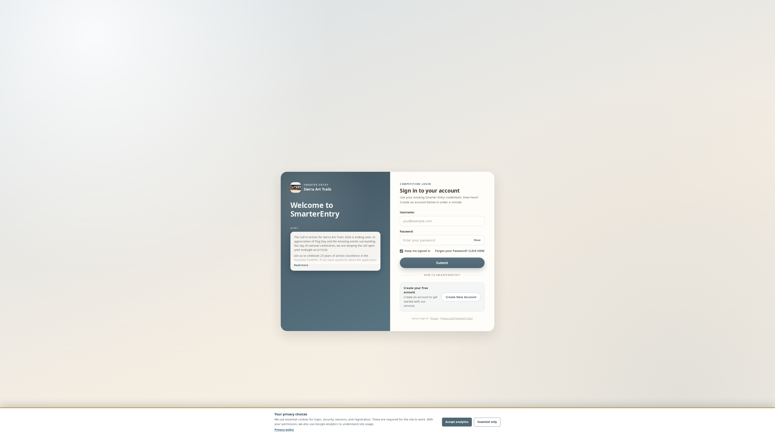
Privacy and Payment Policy (456, 318)
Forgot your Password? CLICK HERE (460, 251)
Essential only (487, 422)
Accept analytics (456, 422)
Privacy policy (284, 430)
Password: (406, 231)
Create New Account (461, 297)
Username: (407, 212)
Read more (301, 265)
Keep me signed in (417, 251)
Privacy (434, 318)
